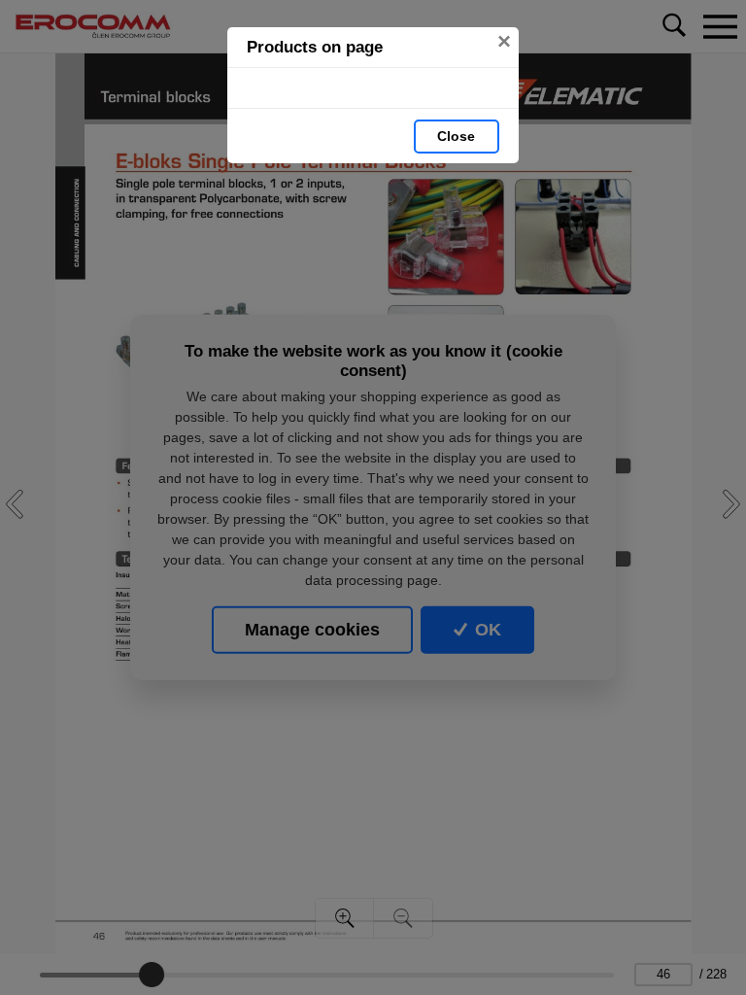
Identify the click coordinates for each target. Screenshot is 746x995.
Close (456, 136)
